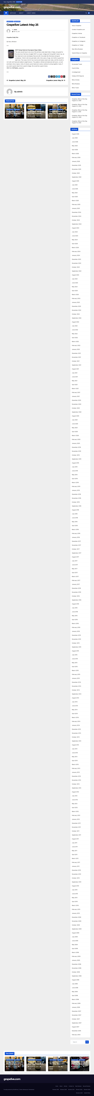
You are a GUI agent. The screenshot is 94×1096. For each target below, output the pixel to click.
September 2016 (76, 600)
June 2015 (75, 658)
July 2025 (75, 185)
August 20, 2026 (77, 1066)
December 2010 (76, 870)
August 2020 (75, 416)
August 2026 (75, 134)
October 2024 (76, 220)
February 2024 (76, 251)
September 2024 (77, 224)
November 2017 (76, 545)
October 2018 (76, 502)
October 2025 (76, 173)
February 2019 (76, 486)
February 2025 (76, 204)
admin (15, 29)
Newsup (25, 1089)
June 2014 (75, 705)
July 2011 (74, 843)
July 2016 (74, 608)
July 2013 (74, 749)
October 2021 (76, 361)
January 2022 (76, 349)
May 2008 (75, 991)
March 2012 (75, 811)
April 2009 (75, 948)
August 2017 (75, 557)
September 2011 (76, 835)
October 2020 (76, 408)
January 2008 (76, 1007)
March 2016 (75, 623)
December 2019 (76, 447)
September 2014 (76, 694)
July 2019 (74, 467)
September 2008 (77, 976)
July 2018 (74, 514)
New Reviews (78, 1086)
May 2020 (75, 427)
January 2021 (76, 396)
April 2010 (75, 901)
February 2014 (76, 721)
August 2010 (75, 886)
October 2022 (76, 314)
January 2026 (76, 161)
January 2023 (76, 302)
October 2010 (76, 878)
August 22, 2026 (34, 1066)
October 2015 (76, 643)
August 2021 (75, 369)
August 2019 (75, 463)
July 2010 (74, 890)
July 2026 (75, 138)
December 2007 (76, 1011)
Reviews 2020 (63, 1089)
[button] (86, 13)
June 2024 (75, 236)
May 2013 (74, 756)
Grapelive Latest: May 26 (17, 80)
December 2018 (76, 494)
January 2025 (76, 208)
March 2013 (75, 764)
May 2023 (75, 286)
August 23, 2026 (12, 1066)
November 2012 (76, 780)
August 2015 (75, 651)
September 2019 (76, 459)
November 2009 (76, 921)
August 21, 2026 (55, 1066)
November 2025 (76, 169)
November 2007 (76, 1015)
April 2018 (75, 525)
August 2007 (75, 1027)
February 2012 (76, 815)
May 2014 (75, 709)
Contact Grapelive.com (78, 29)
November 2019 (76, 451)
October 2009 (76, 925)
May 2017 (74, 568)
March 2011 (75, 858)
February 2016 (76, 627)
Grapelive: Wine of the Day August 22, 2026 (36, 113)
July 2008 (75, 984)
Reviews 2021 (71, 1089)
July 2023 (75, 279)
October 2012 (76, 784)
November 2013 (76, 733)
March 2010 (75, 905)
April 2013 (75, 760)
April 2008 (75, 995)
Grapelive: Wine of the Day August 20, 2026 (79, 1064)
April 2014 (75, 713)
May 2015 (74, 662)
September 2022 (76, 318)
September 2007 (77, 1023)
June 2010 (75, 893)
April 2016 (75, 619)
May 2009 (75, 944)
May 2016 (74, 615)
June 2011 (75, 846)
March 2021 (75, 388)
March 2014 (75, 717)
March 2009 (75, 952)
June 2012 (75, 799)
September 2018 (76, 506)
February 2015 (76, 674)
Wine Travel (75, 87)
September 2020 (76, 412)
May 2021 (74, 380)
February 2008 (76, 1003)
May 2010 (74, 897)
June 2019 (75, 470)
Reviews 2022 (79, 1089)
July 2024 (75, 232)
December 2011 (76, 823)
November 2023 (76, 263)
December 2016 (76, 588)
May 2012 (74, 803)
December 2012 (76, 776)
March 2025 (75, 200)
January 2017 (76, 584)
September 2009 (77, 929)
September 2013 (76, 741)
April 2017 (75, 572)
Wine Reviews (17, 21)
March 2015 (75, 670)
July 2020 (75, 420)
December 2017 (76, 541)
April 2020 (75, 431)
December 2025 (76, 165)
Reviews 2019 (56, 1089)
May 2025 (75, 192)
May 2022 (75, 333)
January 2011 (76, 866)
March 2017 (75, 576)
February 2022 (76, 345)
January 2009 (76, 960)
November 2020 (76, 404)
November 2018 (76, 498)
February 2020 (76, 439)
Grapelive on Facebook (78, 37)
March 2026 (75, 153)
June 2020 (75, 423)
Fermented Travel (77, 64)
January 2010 (76, 913)
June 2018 (75, 517)
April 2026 (75, 149)
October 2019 (76, 455)
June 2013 (75, 752)
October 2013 (76, 737)
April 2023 (75, 290)
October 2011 (75, 831)
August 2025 (75, 181)
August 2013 (75, 745)
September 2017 (76, 553)
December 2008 (76, 964)
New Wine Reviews (77, 49)
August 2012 (75, 792)
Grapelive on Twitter (77, 45)
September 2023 (76, 271)
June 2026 (75, 142)
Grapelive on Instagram (78, 41)
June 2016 (75, 611)
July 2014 (75, 702)
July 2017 (74, 561)
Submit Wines (31, 13)
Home (57, 1086)
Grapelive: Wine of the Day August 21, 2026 (57, 113)
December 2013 (76, 729)
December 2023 (76, 259)
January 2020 (76, 443)
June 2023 (75, 283)
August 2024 (75, 228)
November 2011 (76, 827)
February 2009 (76, 956)
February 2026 (76, 157)
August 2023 (75, 275)
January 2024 (76, 255)
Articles (13, 13)
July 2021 (74, 373)
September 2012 (76, 788)
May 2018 (74, 521)
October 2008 (76, 972)
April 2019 (75, 478)
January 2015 (76, 678)
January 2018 (76, 537)
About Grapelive (76, 25)
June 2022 (75, 330)
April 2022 (75, 337)
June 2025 (75, 189)
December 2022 (76, 306)
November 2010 (76, 874)
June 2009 (75, 940)
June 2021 (75, 377)
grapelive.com (12, 7)
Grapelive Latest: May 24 (54, 80)
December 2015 (76, 635)
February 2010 (76, 909)
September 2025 (76, 177)
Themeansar (31, 1089)
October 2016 (76, 596)
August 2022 (75, 322)
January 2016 (76, 631)
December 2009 (76, 917)
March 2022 (75, 341)
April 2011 (74, 854)
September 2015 (76, 647)
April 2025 (75, 196)
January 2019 (76, 490)
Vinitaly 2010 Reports (78, 76)
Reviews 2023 (87, 1089)
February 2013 (76, 768)
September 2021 (76, 365)
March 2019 (75, 482)
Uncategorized (76, 72)
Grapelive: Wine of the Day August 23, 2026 (14, 113)
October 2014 (76, 690)
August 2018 (75, 510)
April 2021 (75, 384)
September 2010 (76, 882)
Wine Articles (10, 21)
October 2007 (76, 1019)
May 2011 (74, 850)
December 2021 (76, 353)
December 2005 (76, 1030)
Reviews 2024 (79, 1092)
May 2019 (74, 474)
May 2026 (75, 145)
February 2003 (76, 1034)
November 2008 (76, 968)
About (21, 13)
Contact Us (71, 1086)
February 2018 (76, 533)
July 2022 (75, 326)
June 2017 (75, 564)
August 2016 (75, 604)
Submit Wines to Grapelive (79, 53)
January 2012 (76, 819)
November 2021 (76, 357)
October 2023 (76, 267)
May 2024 (75, 239)
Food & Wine (75, 68)
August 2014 (75, 698)
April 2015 (75, 666)
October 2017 (76, 549)
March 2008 (75, 999)
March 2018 (75, 529)
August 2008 (75, 980)
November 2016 (76, 592)
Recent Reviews (86, 1086)
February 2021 (76, 392)
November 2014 (76, 686)
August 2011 (75, 839)
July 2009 (75, 937)
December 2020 (76, 400)
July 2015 (74, 655)
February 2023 (76, 298)
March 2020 (75, 435)
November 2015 (76, 639)
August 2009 (75, 933)
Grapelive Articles (77, 33)
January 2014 (76, 725)
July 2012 (74, 796)
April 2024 (75, 243)
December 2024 (76, 212)
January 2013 (76, 772)
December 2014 (76, 682)
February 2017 (76, 580)
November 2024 (76, 216)
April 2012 (75, 807)
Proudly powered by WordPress (11, 1089)
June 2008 (75, 987)
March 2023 (75, 294)
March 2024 (75, 247)
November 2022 (76, 310)
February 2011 (76, 862)
